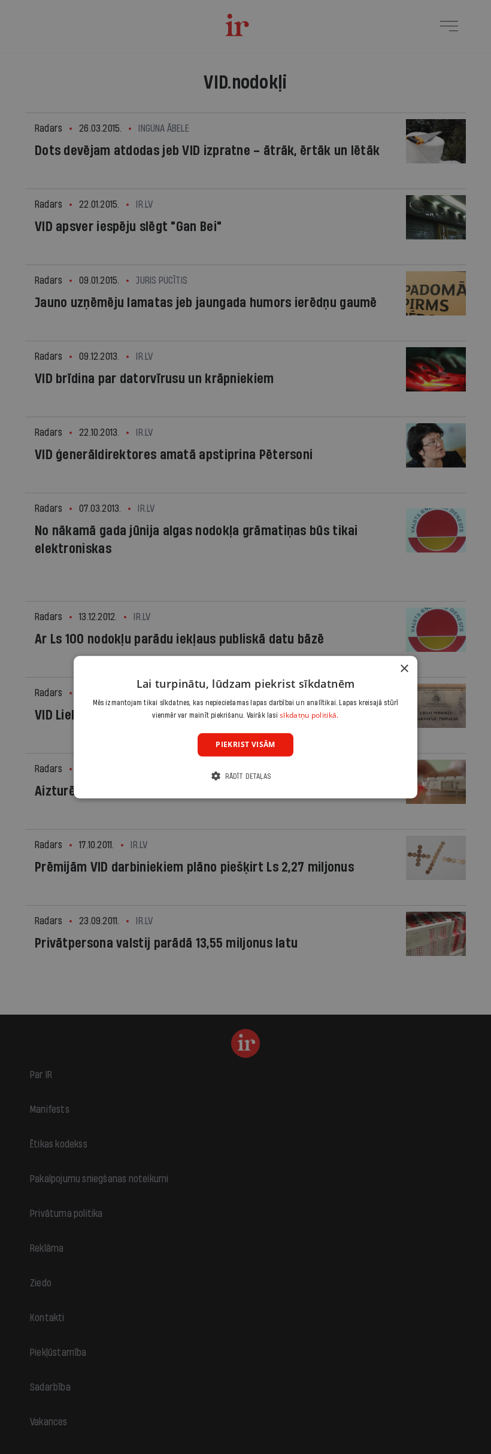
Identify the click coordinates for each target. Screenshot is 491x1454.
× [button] (403, 668)
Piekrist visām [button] (245, 744)
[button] (245, 776)
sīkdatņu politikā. (309, 715)
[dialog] (245, 726)
